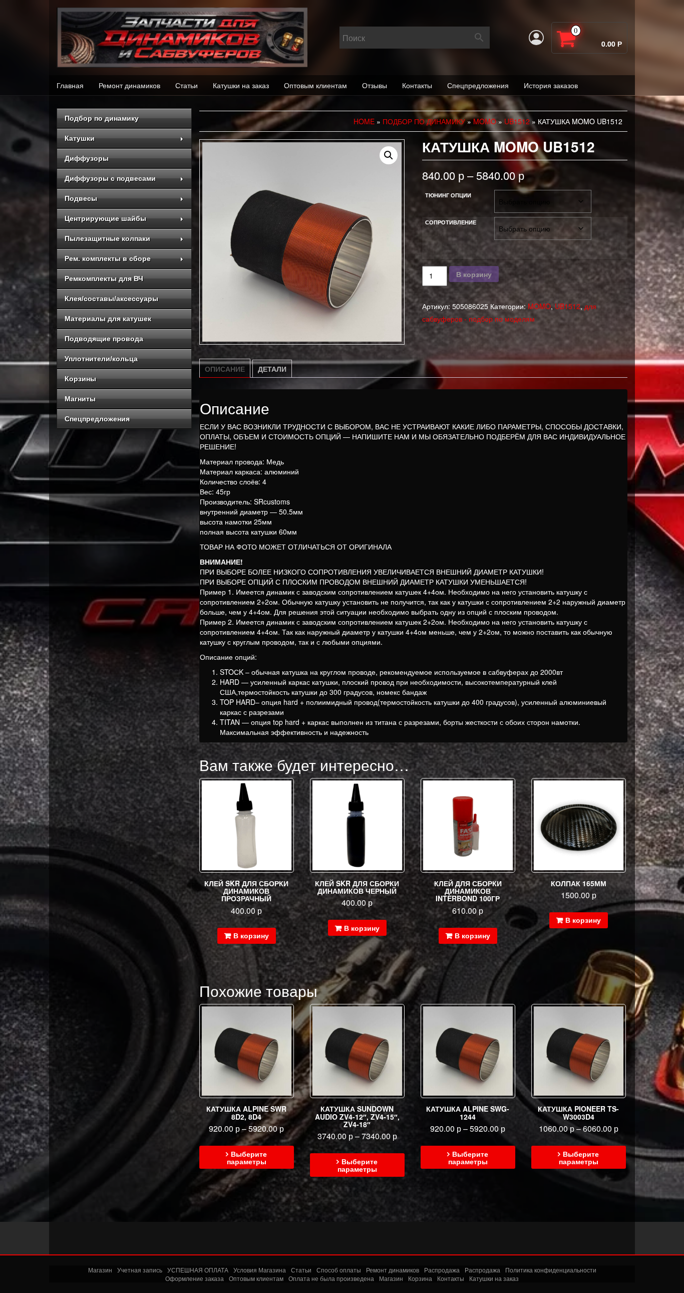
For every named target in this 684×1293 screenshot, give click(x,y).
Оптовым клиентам (315, 85)
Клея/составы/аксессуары (111, 299)
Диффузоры (87, 158)
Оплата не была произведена (331, 1278)
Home (364, 121)
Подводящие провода (104, 339)
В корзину (474, 274)
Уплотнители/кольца (101, 359)
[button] (389, 155)
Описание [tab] (225, 369)
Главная (70, 85)
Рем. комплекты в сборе (108, 258)
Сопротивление (450, 222)
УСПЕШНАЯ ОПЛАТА (197, 1269)
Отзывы (374, 85)
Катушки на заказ (241, 85)
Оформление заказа (194, 1278)
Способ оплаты (338, 1269)
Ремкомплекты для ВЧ (104, 279)
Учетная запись (139, 1269)
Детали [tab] (272, 369)
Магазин (100, 1269)
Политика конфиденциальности (550, 1269)
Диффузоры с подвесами (110, 178)
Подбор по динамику (102, 118)
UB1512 (517, 121)
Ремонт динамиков (129, 85)
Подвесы (81, 198)
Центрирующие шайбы (105, 218)
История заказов (551, 85)
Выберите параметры (247, 1157)
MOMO (484, 121)
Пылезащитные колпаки (107, 238)
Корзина (420, 1278)
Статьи (186, 85)
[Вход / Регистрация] (536, 37)
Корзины (80, 379)
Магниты (80, 399)
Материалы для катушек (108, 319)
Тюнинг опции (448, 195)
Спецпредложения (478, 85)
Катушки (80, 138)
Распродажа (442, 1269)
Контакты (417, 85)
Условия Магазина (259, 1269)
